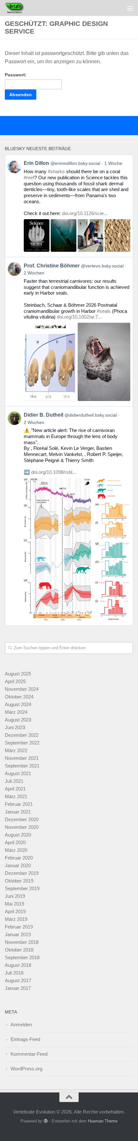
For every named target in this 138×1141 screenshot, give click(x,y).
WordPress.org (26, 1068)
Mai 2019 (14, 903)
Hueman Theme (102, 1121)
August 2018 (18, 965)
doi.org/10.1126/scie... (85, 213)
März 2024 (16, 712)
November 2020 (22, 827)
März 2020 (16, 850)
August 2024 (18, 704)
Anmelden (21, 1024)
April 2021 (15, 788)
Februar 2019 (19, 926)
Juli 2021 (14, 781)
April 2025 (15, 681)
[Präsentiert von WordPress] (46, 1121)
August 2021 (18, 773)
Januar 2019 (18, 934)
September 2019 (22, 888)
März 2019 (16, 919)
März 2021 (16, 796)
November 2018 (22, 942)
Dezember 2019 (22, 873)
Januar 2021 (18, 811)
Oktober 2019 (19, 880)
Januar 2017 (18, 988)
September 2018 (22, 957)
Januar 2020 (18, 865)
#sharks (56, 171)
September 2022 (22, 742)
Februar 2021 (19, 804)
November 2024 (22, 689)
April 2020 (15, 842)
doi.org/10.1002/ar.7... (79, 317)
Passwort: (16, 74)
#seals (104, 311)
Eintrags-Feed (25, 1039)
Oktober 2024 (19, 696)
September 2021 (22, 765)
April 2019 (15, 911)
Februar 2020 (19, 857)
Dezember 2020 (22, 819)
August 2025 (18, 673)
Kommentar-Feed (29, 1054)
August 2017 (18, 980)
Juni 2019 (15, 896)
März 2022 (16, 750)
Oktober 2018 (19, 949)
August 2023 (18, 719)
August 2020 (18, 834)
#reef (29, 177)
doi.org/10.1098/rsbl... (53, 472)
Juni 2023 (15, 727)
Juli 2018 (14, 972)
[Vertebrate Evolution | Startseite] (18, 8)
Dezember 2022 (22, 735)
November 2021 (22, 758)
